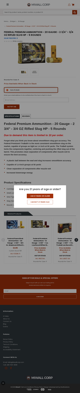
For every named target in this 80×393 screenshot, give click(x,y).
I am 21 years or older (40, 196)
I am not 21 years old (40, 202)
